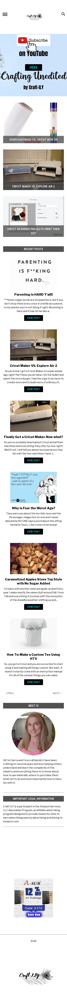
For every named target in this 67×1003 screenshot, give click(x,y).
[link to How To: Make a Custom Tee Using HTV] (33, 633)
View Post (33, 318)
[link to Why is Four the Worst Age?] (33, 487)
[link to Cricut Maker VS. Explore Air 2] (33, 345)
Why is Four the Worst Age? (33, 508)
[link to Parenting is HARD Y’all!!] (33, 273)
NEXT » (57, 693)
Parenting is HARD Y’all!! (33, 294)
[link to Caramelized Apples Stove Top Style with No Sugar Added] (33, 558)
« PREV (10, 693)
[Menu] (5, 14)
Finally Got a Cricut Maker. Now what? (33, 437)
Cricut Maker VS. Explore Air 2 (33, 366)
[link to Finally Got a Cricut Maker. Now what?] (33, 416)
